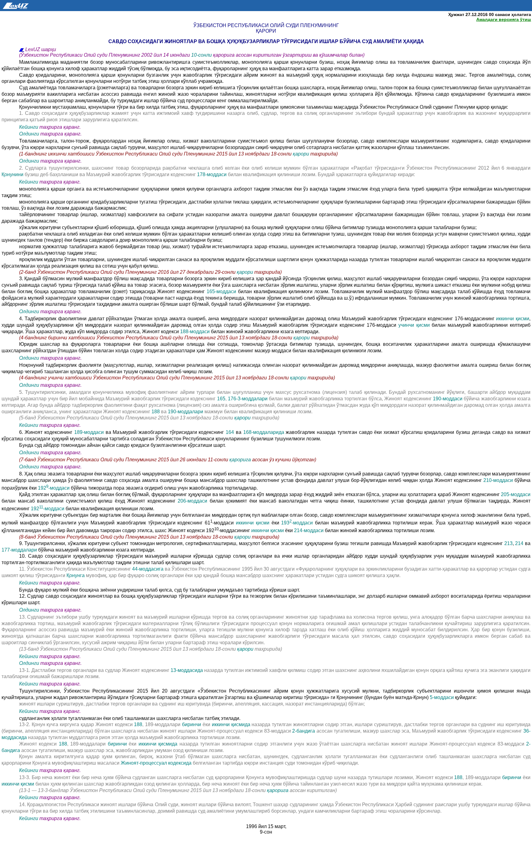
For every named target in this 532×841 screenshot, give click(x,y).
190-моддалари (186, 411)
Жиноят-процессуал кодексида (156, 763)
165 (221, 398)
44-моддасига (148, 569)
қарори (301, 153)
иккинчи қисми (511, 318)
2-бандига (304, 731)
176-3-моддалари (248, 398)
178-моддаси (212, 174)
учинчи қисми (415, 325)
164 (230, 432)
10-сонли (202, 55)
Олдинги (29, 133)
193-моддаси (297, 522)
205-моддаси (515, 494)
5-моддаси (442, 697)
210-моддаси (498, 480)
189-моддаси (90, 432)
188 (155, 411)
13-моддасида (187, 670)
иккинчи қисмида (232, 724)
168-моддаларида (264, 432)
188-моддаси (195, 331)
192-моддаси (54, 488)
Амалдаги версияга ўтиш (503, 19)
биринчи (191, 724)
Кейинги (28, 127)
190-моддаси (448, 398)
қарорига (240, 459)
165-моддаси (222, 291)
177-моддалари (20, 549)
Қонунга (76, 575)
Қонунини (12, 174)
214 (519, 543)
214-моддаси (309, 530)
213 (508, 543)
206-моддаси (192, 500)
